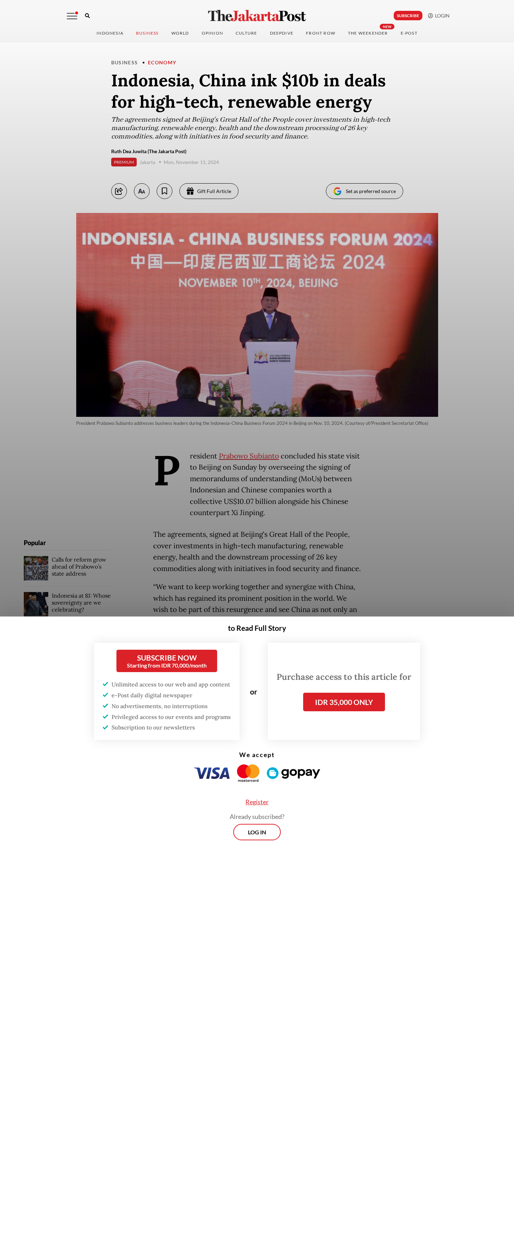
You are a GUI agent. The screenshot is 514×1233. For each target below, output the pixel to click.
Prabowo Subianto (249, 456)
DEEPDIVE (282, 33)
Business (147, 33)
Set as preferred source (371, 191)
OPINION (212, 33)
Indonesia (110, 33)
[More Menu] (72, 16)
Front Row (320, 33)
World (180, 33)
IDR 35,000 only (344, 702)
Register (257, 802)
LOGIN (441, 16)
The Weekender (368, 33)
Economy (162, 62)
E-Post (409, 33)
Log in (257, 832)
